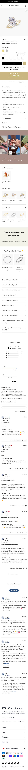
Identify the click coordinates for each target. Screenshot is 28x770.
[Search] (23, 6)
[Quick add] (9, 178)
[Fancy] (18, 763)
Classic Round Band (5, 219)
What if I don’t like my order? (10, 315)
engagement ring (7, 97)
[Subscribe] (24, 718)
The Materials (6, 119)
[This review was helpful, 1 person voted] (23, 505)
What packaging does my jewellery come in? (11, 329)
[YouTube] (15, 763)
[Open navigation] (1, 6)
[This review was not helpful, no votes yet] (25, 440)
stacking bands (11, 114)
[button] (24, 63)
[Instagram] (6, 763)
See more (14, 381)
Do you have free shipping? (9, 285)
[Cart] (25, 6)
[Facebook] (3, 763)
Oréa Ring (20, 200)
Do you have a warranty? (9, 295)
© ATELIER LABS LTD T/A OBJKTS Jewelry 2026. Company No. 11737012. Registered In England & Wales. (13, 767)
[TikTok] (9, 763)
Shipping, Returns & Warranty (11, 127)
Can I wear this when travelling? (10, 310)
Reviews (4, 123)
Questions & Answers (14, 584)
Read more (8, 490)
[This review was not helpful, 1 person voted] (25, 505)
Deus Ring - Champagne (6, 181)
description (5, 87)
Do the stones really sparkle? (10, 300)
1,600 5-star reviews (12, 160)
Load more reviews (14, 574)
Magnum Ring (12, 200)
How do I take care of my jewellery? (12, 290)
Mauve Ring (4, 200)
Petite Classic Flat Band (22, 219)
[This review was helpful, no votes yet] (22, 440)
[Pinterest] (12, 763)
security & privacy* (20, 721)
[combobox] (21, 411)
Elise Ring (12, 219)
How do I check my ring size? (10, 280)
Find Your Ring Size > (22, 55)
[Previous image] (23, 208)
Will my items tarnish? (8, 305)
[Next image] (25, 208)
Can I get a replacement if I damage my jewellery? (13, 322)
